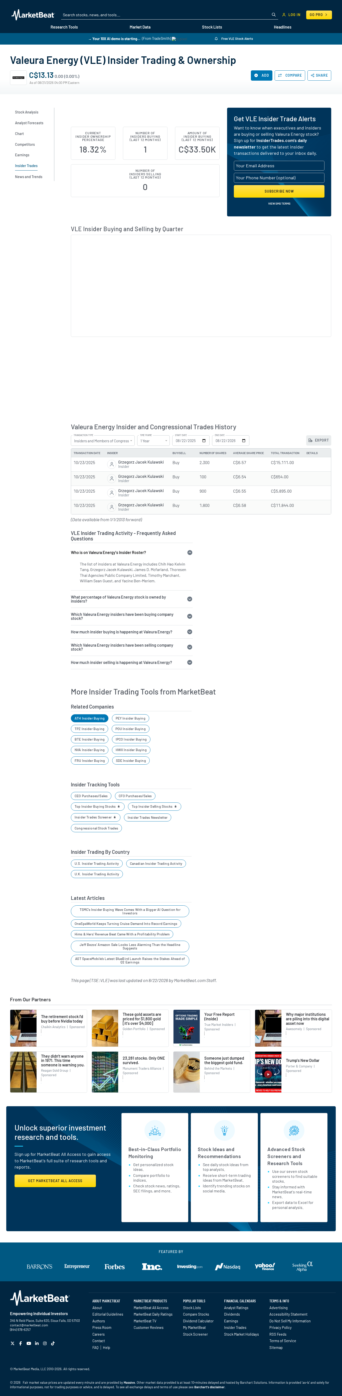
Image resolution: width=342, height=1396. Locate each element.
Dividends (232, 1314)
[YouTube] (29, 1343)
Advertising (278, 1307)
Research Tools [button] (64, 27)
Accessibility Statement (288, 1314)
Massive (129, 1382)
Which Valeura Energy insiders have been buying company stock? (122, 616)
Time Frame (146, 435)
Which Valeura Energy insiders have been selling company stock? (122, 647)
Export (321, 440)
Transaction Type (83, 435)
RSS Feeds (277, 1334)
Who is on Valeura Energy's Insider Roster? (108, 552)
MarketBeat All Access (151, 1307)
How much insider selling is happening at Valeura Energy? (121, 662)
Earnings (231, 1321)
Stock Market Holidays (241, 1334)
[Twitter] (13, 1343)
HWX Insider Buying (131, 750)
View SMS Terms (279, 203)
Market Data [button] (140, 27)
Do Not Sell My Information (290, 1321)
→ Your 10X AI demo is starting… (114, 38)
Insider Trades (235, 1327)
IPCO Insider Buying (131, 739)
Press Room (101, 1327)
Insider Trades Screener (93, 817)
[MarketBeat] (33, 15)
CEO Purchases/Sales (91, 796)
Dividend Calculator (198, 1321)
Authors (98, 1321)
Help (106, 1347)
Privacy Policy (280, 1327)
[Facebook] (21, 1343)
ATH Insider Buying (90, 718)
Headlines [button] (282, 27)
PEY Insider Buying (130, 718)
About (97, 1307)
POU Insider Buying (130, 729)
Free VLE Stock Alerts (237, 39)
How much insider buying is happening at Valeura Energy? (121, 631)
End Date (220, 435)
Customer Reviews (148, 1327)
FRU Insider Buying (90, 760)
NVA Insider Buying (90, 750)
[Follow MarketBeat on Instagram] (45, 1343)
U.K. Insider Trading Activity (97, 874)
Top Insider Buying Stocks (96, 806)
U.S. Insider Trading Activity (97, 863)
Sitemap (276, 1347)
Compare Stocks (196, 1314)
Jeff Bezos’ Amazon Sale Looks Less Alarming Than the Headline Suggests (130, 946)
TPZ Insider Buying (89, 729)
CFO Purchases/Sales (135, 796)
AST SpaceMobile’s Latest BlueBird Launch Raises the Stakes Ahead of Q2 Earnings (130, 960)
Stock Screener (195, 1334)
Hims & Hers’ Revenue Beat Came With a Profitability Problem (122, 934)
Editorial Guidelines (107, 1314)
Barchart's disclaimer (209, 1387)
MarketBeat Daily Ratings (153, 1314)
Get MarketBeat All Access (55, 1181)
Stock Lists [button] (212, 27)
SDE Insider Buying (131, 760)
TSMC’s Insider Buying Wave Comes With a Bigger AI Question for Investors (130, 911)
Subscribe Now (279, 191)
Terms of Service (282, 1340)
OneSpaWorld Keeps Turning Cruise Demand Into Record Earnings (126, 923)
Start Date (181, 435)
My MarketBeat (194, 1327)
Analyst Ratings (236, 1307)
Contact (98, 1340)
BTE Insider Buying (90, 739)
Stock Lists (192, 1307)
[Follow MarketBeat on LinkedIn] (37, 1343)
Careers (98, 1334)
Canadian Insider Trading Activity (156, 863)
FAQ (95, 1347)
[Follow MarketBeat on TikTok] (53, 1343)
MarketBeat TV (145, 1321)
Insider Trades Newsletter (148, 817)
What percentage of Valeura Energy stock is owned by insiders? (118, 599)
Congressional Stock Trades (96, 828)
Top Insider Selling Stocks (152, 806)
